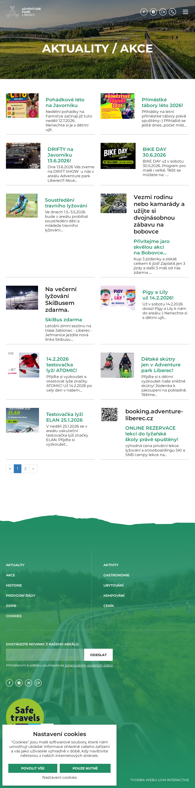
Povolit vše (32, 768)
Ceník (108, 606)
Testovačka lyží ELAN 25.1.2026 (64, 417)
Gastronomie (116, 575)
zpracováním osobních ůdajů (89, 665)
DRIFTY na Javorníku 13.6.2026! (60, 154)
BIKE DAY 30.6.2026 (154, 152)
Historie (14, 585)
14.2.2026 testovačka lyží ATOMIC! (61, 364)
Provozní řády (20, 595)
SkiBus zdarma (65, 319)
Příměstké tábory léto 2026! (162, 102)
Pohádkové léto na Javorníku (65, 102)
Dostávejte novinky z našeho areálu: (42, 644)
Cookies (14, 616)
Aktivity (110, 565)
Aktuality (15, 565)
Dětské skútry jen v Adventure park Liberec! (160, 364)
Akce (10, 575)
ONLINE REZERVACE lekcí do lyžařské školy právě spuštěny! (151, 433)
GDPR (11, 606)
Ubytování (113, 585)
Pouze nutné (85, 768)
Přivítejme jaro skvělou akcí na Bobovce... (152, 247)
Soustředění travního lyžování (66, 203)
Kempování (113, 595)
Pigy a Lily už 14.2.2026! (158, 295)
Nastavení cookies (59, 777)
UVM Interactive (173, 780)
